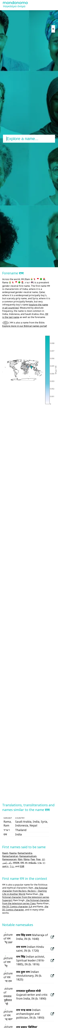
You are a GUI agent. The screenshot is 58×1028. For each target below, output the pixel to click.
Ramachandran (10, 856)
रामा (22, 862)
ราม (39, 862)
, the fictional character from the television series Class (25, 902)
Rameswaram (9, 859)
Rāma (26, 859)
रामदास (16, 862)
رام (10, 862)
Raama (12, 853)
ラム (12, 866)
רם (43, 859)
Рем (38, 859)
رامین (5, 862)
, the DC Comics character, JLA (26, 905)
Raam (5, 853)
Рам (33, 859)
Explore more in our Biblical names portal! (24, 326)
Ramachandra (25, 853)
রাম (26, 862)
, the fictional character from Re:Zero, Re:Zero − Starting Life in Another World (24, 891)
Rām (20, 859)
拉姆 (22, 866)
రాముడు (32, 862)
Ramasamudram (27, 856)
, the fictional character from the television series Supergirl (25, 897)
